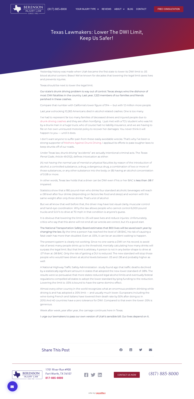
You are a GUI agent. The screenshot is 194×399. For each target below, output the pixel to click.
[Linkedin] (100, 375)
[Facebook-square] (86, 375)
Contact (141, 9)
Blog (130, 9)
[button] (12, 386)
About (118, 9)
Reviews (106, 9)
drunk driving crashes (53, 121)
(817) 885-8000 (57, 9)
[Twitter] (93, 375)
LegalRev (100, 393)
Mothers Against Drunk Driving (82, 142)
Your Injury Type (86, 9)
